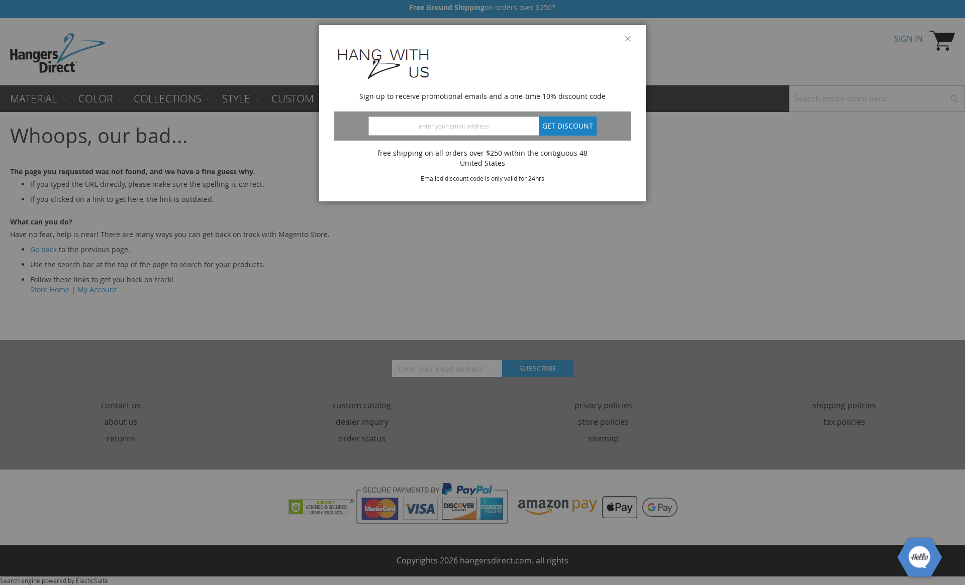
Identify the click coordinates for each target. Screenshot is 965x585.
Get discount (567, 126)
